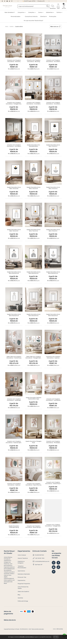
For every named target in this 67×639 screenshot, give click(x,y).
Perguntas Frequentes (24, 583)
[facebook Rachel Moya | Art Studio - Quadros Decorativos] (5, 1)
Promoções (52, 16)
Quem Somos (21, 571)
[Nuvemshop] (58, 629)
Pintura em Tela (22, 577)
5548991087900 (39, 555)
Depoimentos (21, 580)
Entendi (56, 636)
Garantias (20, 598)
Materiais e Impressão (24, 574)
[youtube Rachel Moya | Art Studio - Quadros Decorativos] (7, 1)
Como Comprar (22, 555)
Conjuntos (21, 12)
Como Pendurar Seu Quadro (23, 587)
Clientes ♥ (43, 16)
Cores (40, 12)
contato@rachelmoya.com (42, 561)
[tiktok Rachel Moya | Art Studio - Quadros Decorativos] (9, 1)
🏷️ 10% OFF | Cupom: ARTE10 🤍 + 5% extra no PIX (34, 1)
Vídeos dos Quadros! (23, 591)
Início (6, 26)
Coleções (31, 12)
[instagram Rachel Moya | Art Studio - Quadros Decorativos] (2, 1)
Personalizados (15, 16)
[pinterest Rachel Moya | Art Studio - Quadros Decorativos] (12, 1)
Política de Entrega (23, 601)
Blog (19, 594)
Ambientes (49, 12)
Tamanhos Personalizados (22, 566)
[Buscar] (48, 6)
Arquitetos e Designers (21, 562)
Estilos (59, 12)
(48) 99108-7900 (39, 558)
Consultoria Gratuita (31, 16)
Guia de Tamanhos (23, 558)
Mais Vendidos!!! (10, 12)
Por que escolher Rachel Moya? (33, 20)
